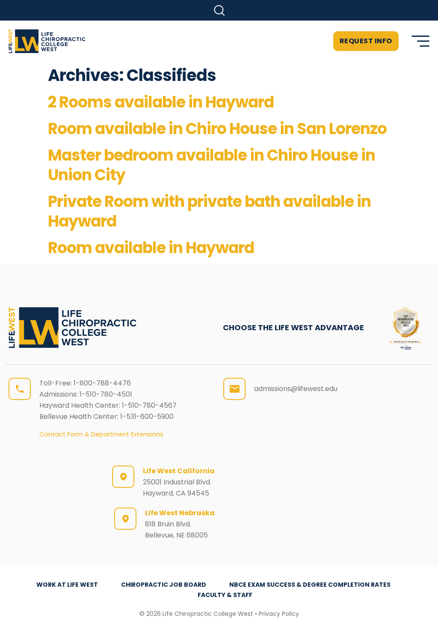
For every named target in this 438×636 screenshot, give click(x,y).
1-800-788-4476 (102, 383)
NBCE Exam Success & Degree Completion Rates (310, 584)
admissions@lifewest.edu (295, 389)
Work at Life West (67, 584)
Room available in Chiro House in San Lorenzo (217, 129)
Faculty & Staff (225, 595)
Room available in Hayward (151, 248)
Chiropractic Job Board (163, 584)
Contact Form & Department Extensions (101, 434)
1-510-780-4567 (149, 405)
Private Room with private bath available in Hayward (209, 211)
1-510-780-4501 (106, 394)
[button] (219, 10)
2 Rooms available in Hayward (161, 102)
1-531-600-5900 (147, 416)
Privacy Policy (279, 613)
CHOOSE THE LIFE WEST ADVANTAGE (293, 327)
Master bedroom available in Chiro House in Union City (211, 165)
